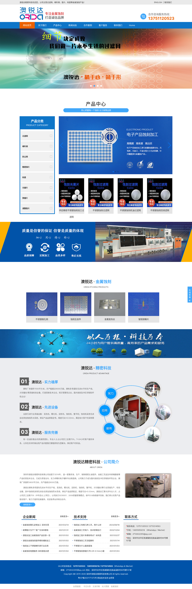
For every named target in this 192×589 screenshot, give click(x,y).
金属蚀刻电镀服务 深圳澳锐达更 (36, 551)
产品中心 (57, 25)
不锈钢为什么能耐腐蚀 (83, 546)
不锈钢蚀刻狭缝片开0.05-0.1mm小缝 (89, 551)
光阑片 (25, 188)
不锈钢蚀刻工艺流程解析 (84, 540)
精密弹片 (26, 167)
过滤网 (25, 136)
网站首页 (27, 25)
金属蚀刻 (114, 586)
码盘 (24, 177)
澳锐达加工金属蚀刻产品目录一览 (36, 535)
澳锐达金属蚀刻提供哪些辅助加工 (36, 540)
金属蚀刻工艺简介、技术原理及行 (87, 530)
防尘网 (25, 156)
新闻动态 (72, 25)
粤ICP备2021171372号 (87, 578)
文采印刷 (96, 586)
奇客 (112, 578)
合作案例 (88, 25)
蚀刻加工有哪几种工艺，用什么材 (87, 525)
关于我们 (42, 25)
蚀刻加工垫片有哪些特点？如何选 (87, 535)
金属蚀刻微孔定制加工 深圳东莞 (36, 525)
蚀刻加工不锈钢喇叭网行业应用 (35, 546)
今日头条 (87, 586)
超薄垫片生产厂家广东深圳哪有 (35, 530)
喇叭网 (25, 146)
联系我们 (168, 2)
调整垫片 (26, 208)
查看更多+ (27, 504)
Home (132, 25)
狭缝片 (25, 198)
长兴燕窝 (105, 586)
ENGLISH (158, 2)
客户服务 (103, 25)
